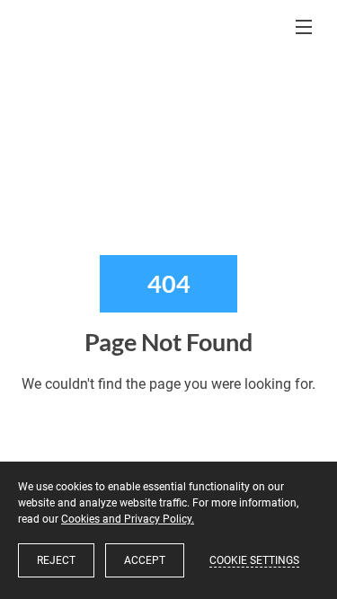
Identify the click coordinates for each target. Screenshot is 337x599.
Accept (144, 560)
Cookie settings (254, 560)
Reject (56, 560)
